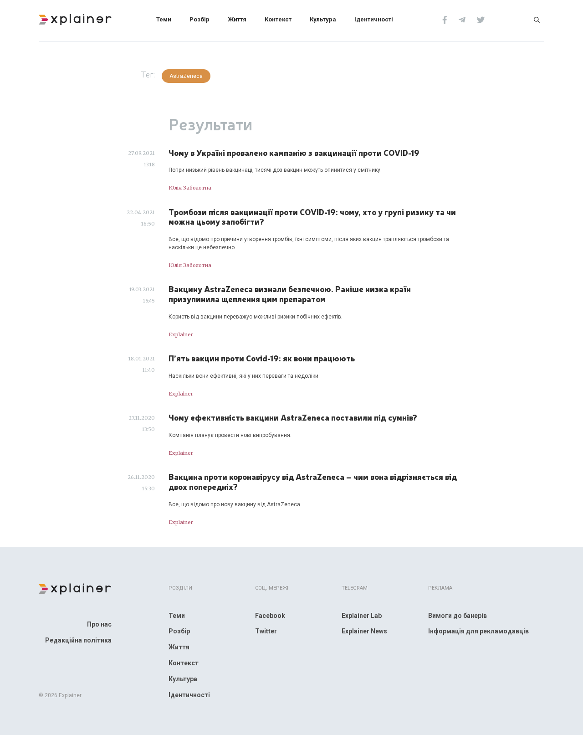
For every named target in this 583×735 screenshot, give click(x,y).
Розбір (199, 19)
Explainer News (364, 631)
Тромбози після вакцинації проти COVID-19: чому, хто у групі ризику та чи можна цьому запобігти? (312, 216)
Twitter (266, 631)
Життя (237, 19)
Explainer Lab (362, 615)
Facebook (270, 615)
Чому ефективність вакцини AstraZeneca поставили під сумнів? (293, 417)
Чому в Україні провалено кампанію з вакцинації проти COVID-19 (294, 153)
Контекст (278, 19)
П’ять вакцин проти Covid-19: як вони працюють (262, 358)
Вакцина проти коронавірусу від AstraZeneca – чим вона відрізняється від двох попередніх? (313, 481)
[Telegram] (462, 19)
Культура (323, 19)
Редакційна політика (78, 640)
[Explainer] (75, 18)
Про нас (99, 624)
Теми (163, 19)
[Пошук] (536, 19)
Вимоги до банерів (457, 615)
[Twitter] (480, 19)
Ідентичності (373, 19)
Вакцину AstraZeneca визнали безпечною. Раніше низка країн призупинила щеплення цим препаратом (290, 293)
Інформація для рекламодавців (478, 631)
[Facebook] (445, 19)
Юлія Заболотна (190, 188)
